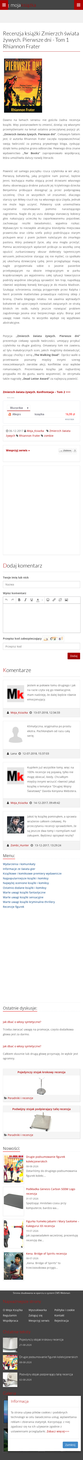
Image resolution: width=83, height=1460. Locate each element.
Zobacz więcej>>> (58, 1431)
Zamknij (70, 1445)
